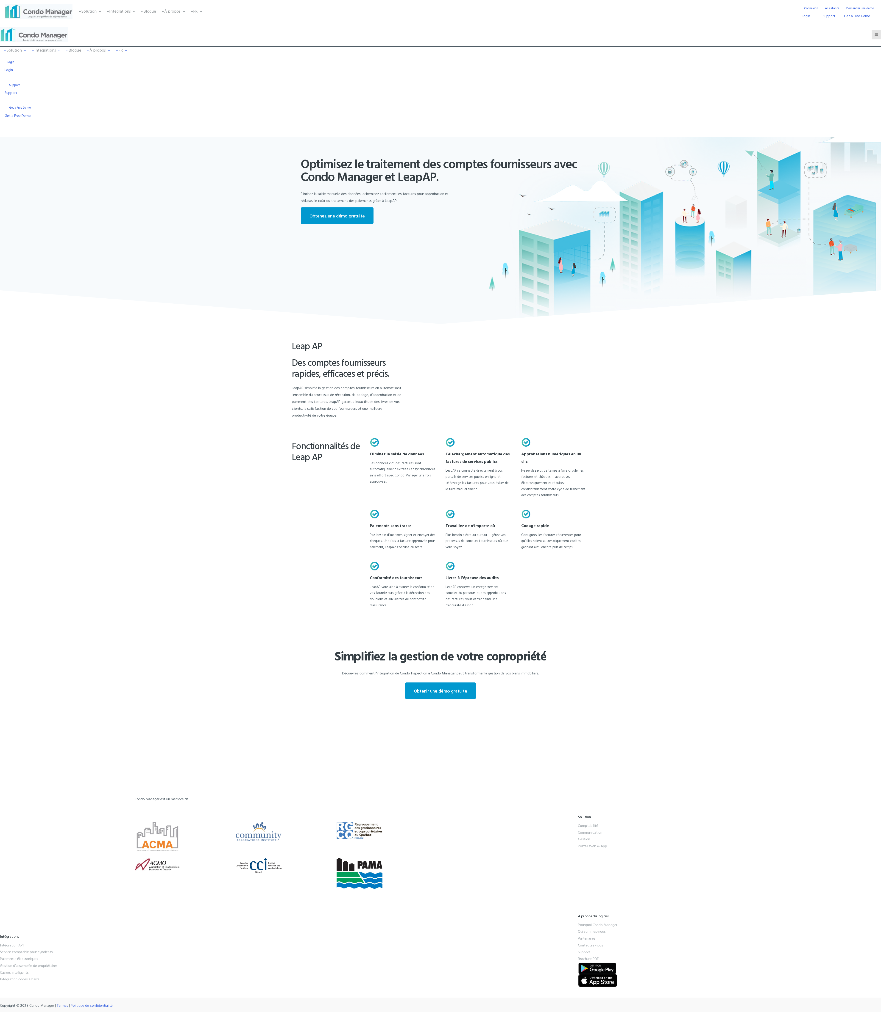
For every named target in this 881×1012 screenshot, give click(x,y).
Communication (590, 832)
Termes (62, 1005)
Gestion (584, 839)
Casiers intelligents (14, 972)
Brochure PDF (588, 958)
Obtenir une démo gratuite (440, 690)
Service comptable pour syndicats (26, 951)
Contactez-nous (590, 945)
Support (829, 16)
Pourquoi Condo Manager (597, 924)
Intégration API (12, 945)
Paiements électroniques (19, 958)
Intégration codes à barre (19, 979)
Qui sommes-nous (592, 931)
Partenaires (586, 938)
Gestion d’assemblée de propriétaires (29, 965)
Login (806, 16)
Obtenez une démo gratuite (337, 215)
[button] (89, 11)
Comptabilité (588, 825)
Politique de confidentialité (92, 1005)
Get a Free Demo (857, 16)
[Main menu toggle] (876, 34)
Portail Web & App (592, 846)
